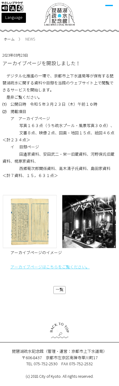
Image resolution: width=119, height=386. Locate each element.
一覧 (59, 289)
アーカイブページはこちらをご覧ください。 (50, 267)
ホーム (9, 39)
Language (13, 17)
